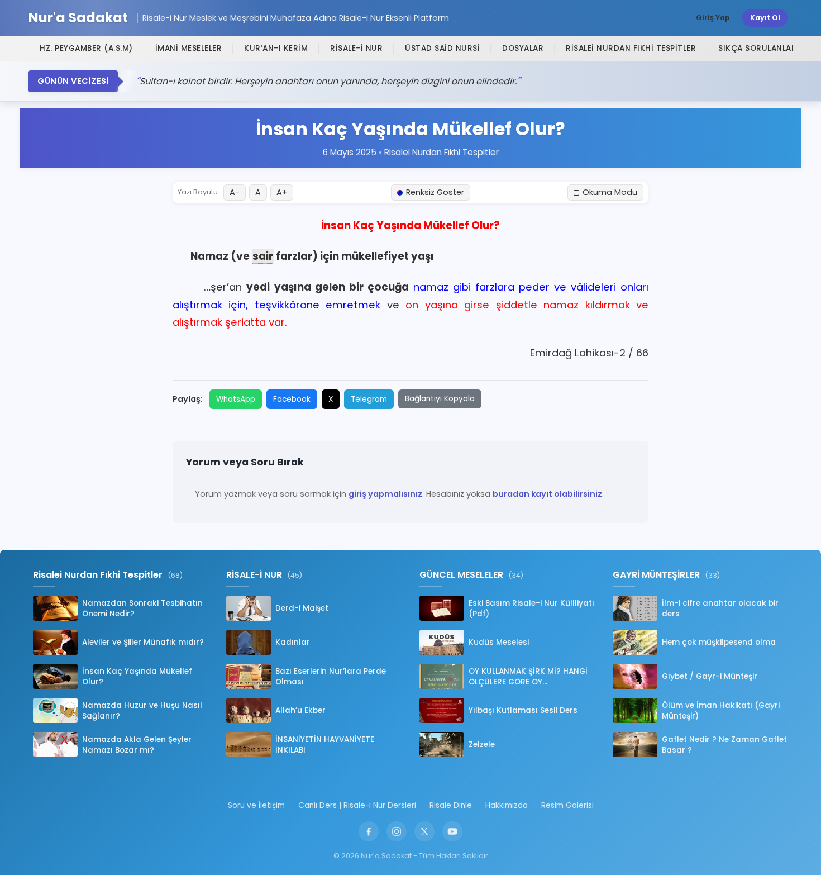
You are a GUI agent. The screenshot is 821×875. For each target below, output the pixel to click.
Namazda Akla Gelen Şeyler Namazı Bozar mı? (137, 744)
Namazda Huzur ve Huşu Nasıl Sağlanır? (142, 710)
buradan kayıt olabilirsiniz (547, 494)
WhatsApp (235, 399)
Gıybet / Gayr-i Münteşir (709, 676)
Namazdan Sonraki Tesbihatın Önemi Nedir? (142, 608)
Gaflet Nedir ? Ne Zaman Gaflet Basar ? (724, 744)
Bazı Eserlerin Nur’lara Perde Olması (330, 676)
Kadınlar (292, 642)
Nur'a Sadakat (78, 18)
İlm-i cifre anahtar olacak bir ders (720, 608)
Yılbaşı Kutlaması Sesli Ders (523, 710)
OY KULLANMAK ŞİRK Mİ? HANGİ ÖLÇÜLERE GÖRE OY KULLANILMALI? (528, 676)
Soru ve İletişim (256, 805)
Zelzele (482, 744)
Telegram (369, 399)
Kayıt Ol (765, 17)
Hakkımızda (506, 805)
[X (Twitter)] (424, 831)
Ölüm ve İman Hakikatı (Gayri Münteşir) (721, 710)
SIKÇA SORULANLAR (757, 48)
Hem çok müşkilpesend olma (719, 642)
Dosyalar (522, 48)
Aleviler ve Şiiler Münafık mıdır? (143, 642)
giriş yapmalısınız (385, 494)
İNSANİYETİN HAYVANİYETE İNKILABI (324, 744)
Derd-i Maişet (301, 608)
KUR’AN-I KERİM (276, 48)
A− (235, 192)
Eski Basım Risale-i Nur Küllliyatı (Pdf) (531, 608)
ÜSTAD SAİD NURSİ (442, 48)
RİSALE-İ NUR (356, 48)
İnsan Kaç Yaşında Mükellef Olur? (137, 676)
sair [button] (262, 256)
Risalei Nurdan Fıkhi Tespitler (631, 48)
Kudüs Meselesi (499, 642)
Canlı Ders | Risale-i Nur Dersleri (357, 805)
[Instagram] (396, 831)
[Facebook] (369, 831)
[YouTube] (452, 831)
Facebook (292, 399)
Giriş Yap (713, 17)
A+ (281, 192)
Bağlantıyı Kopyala (440, 398)
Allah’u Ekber (300, 710)
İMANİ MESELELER (188, 48)
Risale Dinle (450, 805)
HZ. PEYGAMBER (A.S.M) (86, 48)
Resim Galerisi (567, 805)
